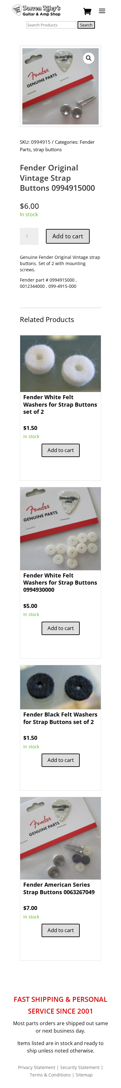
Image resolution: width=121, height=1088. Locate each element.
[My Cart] (87, 12)
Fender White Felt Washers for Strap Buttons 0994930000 (60, 583)
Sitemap (84, 1075)
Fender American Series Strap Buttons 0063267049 (59, 888)
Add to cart (67, 236)
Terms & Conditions (50, 1075)
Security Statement (80, 1067)
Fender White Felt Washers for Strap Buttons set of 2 (60, 404)
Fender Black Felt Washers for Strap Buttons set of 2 (60, 718)
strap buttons (47, 149)
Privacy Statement (36, 1067)
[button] (88, 58)
